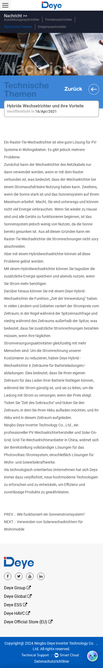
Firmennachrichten (58, 20)
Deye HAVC (15, 613)
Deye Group (15, 587)
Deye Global (15, 596)
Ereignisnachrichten (52, 27)
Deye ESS (13, 604)
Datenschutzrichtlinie (51, 661)
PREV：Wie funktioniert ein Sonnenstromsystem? (44, 514)
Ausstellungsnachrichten (21, 20)
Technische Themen (18, 27)
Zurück (74, 88)
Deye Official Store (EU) (26, 621)
